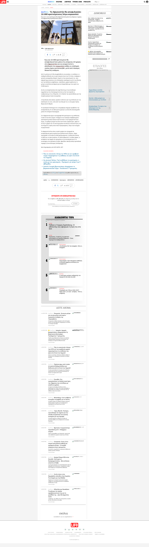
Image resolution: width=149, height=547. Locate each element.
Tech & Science (80, 4)
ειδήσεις (45, 174)
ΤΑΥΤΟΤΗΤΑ (51, 532)
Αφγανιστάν (52, 64)
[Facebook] (77, 44)
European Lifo (103, 4)
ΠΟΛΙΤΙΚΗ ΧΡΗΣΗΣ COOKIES (86, 534)
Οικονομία (60, 4)
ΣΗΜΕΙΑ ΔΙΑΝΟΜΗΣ (100, 534)
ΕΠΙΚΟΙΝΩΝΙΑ (59, 532)
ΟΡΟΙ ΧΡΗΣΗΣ (55, 206)
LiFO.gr (54, 172)
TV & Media (73, 4)
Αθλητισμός (88, 4)
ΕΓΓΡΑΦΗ (75, 203)
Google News (61, 172)
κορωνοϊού (60, 66)
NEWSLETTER (68, 532)
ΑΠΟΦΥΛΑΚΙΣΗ (79, 180)
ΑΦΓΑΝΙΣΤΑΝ (70, 180)
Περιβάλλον (95, 4)
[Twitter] (80, 44)
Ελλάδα (44, 4)
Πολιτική (54, 4)
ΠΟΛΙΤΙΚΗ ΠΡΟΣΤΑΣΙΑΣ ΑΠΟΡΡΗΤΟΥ (67, 206)
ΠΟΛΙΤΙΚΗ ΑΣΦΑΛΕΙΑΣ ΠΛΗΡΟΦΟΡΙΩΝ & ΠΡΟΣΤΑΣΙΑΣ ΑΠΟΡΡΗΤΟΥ (60, 534)
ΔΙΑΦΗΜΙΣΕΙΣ (77, 532)
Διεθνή (49, 4)
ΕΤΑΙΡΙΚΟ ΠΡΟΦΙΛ (88, 532)
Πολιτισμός (67, 4)
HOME (42, 7)
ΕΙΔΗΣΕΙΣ (47, 7)
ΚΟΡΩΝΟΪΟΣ (54, 180)
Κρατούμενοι (63, 180)
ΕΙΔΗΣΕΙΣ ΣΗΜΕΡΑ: (48, 151)
